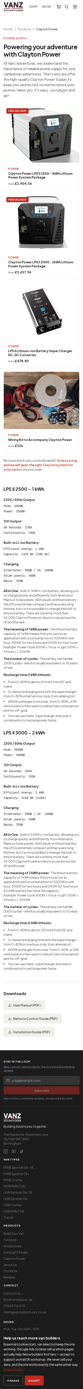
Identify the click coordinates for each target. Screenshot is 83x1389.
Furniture (10, 1240)
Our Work (10, 1271)
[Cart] (59, 7)
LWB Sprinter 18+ (16, 1199)
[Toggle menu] (75, 6)
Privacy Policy (14, 1369)
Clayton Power (14, 1258)
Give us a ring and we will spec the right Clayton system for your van (40, 464)
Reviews (9, 1277)
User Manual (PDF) (27, 1005)
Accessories (12, 1246)
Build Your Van (14, 1233)
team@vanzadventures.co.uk (25, 1312)
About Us (10, 1265)
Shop (33, 6)
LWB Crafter (12, 1205)
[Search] (67, 7)
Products (24, 29)
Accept (34, 1380)
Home (8, 29)
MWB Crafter (13, 1180)
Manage (13, 1380)
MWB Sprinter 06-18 (18, 1167)
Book (46, 6)
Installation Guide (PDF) (31, 1032)
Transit (9, 1217)
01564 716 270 (14, 1306)
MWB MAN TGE (14, 1186)
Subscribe (41, 1090)
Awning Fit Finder (16, 1252)
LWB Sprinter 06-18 (18, 1192)
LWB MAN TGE (14, 1211)
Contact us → (13, 1293)
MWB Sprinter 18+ (16, 1174)
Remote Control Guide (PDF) (35, 1019)
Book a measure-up (18, 1300)
